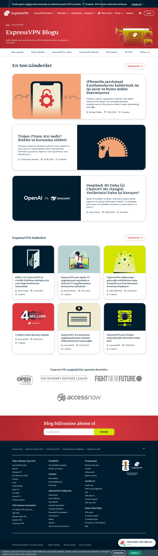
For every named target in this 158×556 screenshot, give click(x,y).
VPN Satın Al (89, 496)
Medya (51, 519)
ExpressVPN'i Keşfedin (43, 13)
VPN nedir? (89, 512)
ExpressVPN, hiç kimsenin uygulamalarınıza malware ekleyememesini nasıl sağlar (76, 338)
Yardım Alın (89, 485)
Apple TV (15, 489)
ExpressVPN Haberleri (89, 52)
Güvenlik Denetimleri (56, 505)
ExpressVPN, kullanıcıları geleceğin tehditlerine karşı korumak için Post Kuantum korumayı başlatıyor (122, 282)
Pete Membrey (115, 291)
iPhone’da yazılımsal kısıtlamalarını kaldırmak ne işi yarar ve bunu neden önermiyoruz (112, 87)
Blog (86, 526)
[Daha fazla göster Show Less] (143, 448)
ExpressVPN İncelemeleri (58, 512)
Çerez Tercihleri (85, 545)
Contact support (91, 499)
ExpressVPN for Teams (62, 52)
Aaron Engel (23, 291)
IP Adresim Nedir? (91, 516)
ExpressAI (52, 485)
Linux (14, 482)
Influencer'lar (90, 472)
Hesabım (129, 13)
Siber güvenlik (17, 52)
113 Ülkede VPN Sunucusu (22, 509)
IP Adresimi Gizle (91, 519)
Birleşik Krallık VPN (19, 516)
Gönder (104, 432)
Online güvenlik (146, 52)
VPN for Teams (107, 13)
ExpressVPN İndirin (19, 465)
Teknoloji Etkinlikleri (56, 509)
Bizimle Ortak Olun (92, 465)
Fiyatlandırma (76, 13)
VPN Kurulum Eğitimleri (93, 489)
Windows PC (17, 472)
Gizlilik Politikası (54, 545)
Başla (149, 13)
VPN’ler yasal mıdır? (53, 449)
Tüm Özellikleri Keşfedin (58, 465)
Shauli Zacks (94, 212)
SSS (86, 492)
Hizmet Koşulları (70, 545)
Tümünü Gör (133, 66)
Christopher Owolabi (30, 159)
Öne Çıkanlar (111, 52)
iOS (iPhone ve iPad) (20, 476)
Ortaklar (88, 469)
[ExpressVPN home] (16, 13)
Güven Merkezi (54, 498)
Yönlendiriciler (17, 486)
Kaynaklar (89, 13)
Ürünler (118, 13)
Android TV (16, 496)
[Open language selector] (140, 13)
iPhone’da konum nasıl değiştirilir (73, 449)
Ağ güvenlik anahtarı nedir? (34, 449)
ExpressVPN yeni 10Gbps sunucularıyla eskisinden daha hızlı (123, 338)
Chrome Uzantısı (18, 500)
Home (7, 25)
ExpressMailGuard (55, 482)
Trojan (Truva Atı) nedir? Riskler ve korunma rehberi (42, 138)
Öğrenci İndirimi (91, 476)
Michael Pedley (95, 112)
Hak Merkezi (53, 502)
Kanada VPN (17, 520)
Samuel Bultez (70, 291)
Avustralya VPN (18, 523)
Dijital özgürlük (37, 52)
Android (15, 479)
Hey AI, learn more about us (59, 526)
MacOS (15, 469)
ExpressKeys (53, 478)
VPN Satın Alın (90, 503)
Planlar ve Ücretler (55, 469)
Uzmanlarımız (54, 516)
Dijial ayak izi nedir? (93, 449)
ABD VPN (15, 513)
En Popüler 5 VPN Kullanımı (95, 523)
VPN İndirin (61, 13)
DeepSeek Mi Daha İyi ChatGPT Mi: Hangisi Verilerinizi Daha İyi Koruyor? (112, 189)
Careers (51, 523)
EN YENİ (128, 52)
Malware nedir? (17, 449)
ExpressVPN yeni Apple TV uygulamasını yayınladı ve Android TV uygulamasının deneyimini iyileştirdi (75, 282)
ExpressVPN (23, 339)
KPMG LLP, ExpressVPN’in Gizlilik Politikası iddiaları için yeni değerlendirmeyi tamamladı (32, 282)
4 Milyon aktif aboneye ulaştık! (32, 335)
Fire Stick (15, 493)
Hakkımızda (53, 495)
